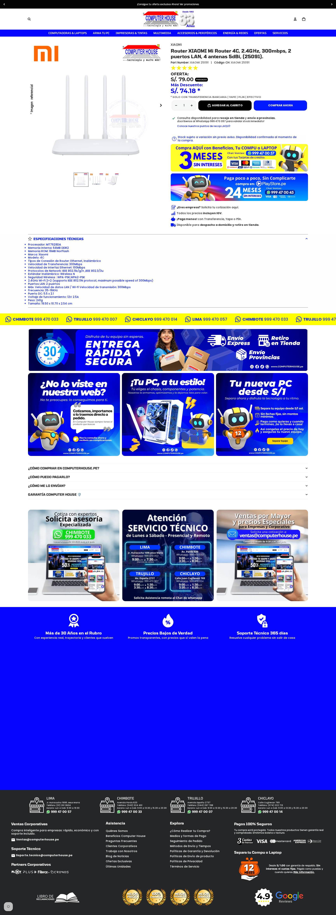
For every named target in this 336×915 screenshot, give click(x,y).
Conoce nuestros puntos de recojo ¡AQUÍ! (203, 126)
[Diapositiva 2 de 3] (97, 179)
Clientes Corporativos (121, 846)
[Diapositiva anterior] (4, 4)
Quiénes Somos (117, 831)
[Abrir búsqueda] (29, 19)
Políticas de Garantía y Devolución (195, 851)
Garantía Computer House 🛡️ (54, 494)
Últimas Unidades (118, 866)
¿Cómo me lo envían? (47, 485)
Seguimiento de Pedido (186, 841)
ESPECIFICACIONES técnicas (58, 239)
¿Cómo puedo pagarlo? (49, 477)
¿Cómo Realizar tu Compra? (190, 831)
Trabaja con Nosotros (121, 851)
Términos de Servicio (184, 866)
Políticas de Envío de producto (192, 856)
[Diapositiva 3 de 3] (112, 179)
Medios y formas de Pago (188, 836)
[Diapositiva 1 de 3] (81, 179)
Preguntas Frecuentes (121, 841)
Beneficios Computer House (125, 836)
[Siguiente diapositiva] (331, 4)
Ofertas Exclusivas (119, 861)
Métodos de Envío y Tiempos (190, 846)
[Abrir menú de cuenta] (295, 19)
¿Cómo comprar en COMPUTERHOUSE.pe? (63, 468)
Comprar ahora (280, 105)
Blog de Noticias (117, 856)
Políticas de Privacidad (186, 861)
